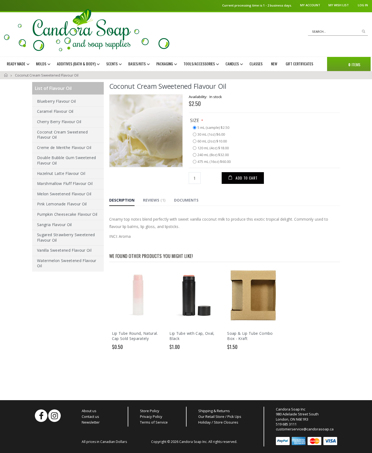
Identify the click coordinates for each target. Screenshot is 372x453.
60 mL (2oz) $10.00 (212, 141)
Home (6, 75)
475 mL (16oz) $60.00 (214, 162)
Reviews (153, 200)
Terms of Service (154, 422)
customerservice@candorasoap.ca (305, 429)
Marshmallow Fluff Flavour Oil (65, 183)
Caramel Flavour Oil (55, 111)
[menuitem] (19, 64)
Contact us (90, 416)
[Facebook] (41, 415)
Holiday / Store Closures (218, 422)
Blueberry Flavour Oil (56, 101)
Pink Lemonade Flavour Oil (62, 203)
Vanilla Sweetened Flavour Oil (64, 250)
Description (122, 200)
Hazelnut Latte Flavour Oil (61, 173)
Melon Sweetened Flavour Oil (64, 193)
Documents (186, 200)
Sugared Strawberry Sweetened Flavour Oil (66, 237)
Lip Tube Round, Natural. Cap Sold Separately (135, 336)
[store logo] (86, 30)
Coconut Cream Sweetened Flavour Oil (62, 134)
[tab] (126, 201)
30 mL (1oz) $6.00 (211, 134)
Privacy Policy (151, 416)
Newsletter (91, 422)
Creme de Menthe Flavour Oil (64, 147)
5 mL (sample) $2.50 (213, 128)
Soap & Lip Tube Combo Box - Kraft (250, 336)
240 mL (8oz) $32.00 (213, 155)
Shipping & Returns (214, 410)
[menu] (164, 64)
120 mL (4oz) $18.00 (213, 148)
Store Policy (149, 410)
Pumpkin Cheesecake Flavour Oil (67, 214)
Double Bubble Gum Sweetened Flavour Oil (66, 160)
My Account (310, 5)
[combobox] (338, 32)
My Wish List (338, 5)
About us (89, 410)
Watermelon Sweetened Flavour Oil (66, 263)
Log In (363, 5)
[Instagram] (54, 415)
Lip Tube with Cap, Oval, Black (191, 336)
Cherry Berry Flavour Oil (59, 121)
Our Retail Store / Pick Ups (219, 416)
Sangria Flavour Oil (54, 224)
